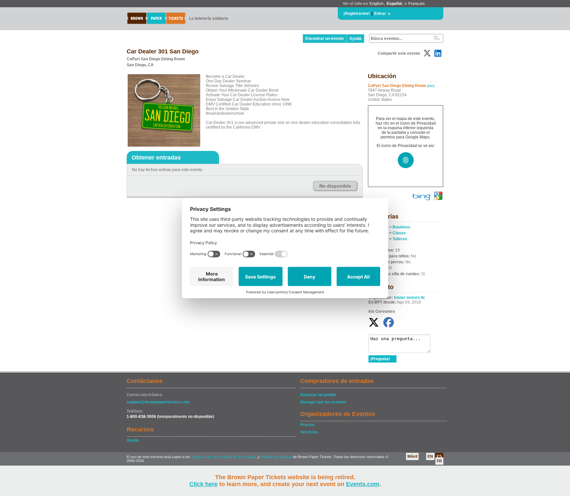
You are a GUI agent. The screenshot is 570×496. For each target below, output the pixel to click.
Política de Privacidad (238, 457)
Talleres (400, 239)
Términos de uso (204, 457)
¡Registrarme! (356, 13)
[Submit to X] (427, 53)
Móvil (412, 456)
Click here (203, 484)
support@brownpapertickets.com (158, 402)
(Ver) (430, 86)
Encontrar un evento (324, 38)
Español (394, 3)
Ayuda (355, 38)
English (376, 3)
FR (439, 461)
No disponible (335, 186)
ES (439, 456)
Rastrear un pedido (318, 395)
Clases (399, 233)
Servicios (309, 432)
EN (430, 456)
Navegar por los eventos (323, 402)
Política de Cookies (276, 457)
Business (401, 227)
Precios (307, 425)
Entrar (380, 13)
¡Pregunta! (380, 359)
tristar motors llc (409, 297)
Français (416, 3)
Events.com (362, 484)
